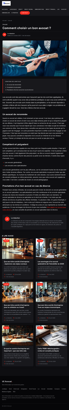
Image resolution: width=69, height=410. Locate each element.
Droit (21, 9)
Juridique (13, 9)
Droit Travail (51, 9)
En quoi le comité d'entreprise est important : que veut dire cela (16, 350)
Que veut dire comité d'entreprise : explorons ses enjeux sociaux (16, 263)
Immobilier (6, 12)
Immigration (39, 9)
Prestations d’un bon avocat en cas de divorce (20, 90)
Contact (25, 12)
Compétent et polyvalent (14, 87)
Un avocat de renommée (14, 84)
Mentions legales (6, 391)
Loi (58, 9)
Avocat (64, 9)
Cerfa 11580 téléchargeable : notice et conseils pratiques (49, 350)
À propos (15, 12)
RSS (14, 391)
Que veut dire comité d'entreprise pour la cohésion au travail (16, 306)
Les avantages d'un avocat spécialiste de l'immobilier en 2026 (51, 263)
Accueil (5, 9)
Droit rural (28, 9)
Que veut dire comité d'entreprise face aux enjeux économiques (50, 306)
